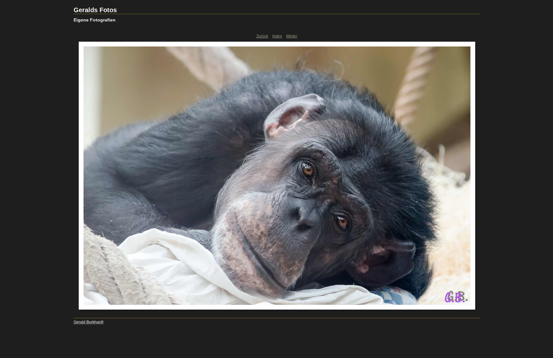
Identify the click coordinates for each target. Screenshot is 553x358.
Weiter (291, 36)
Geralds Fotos (95, 9)
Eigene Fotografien (95, 19)
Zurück (262, 36)
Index (277, 36)
